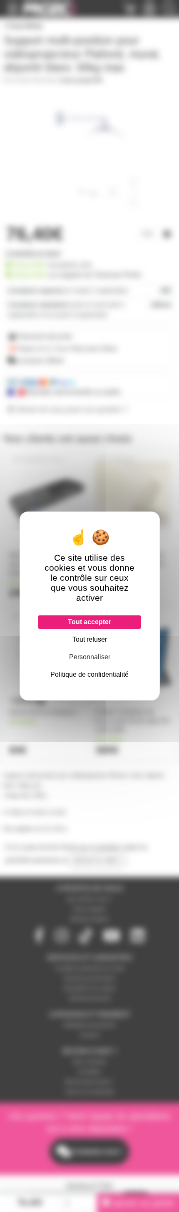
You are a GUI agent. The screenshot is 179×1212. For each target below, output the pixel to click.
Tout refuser (89, 639)
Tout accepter (89, 621)
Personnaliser (89, 656)
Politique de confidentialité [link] (89, 674)
